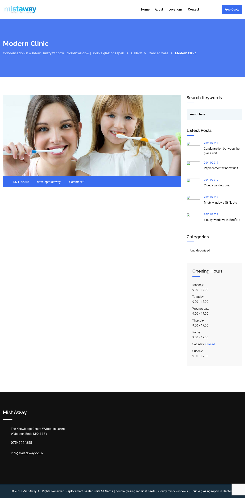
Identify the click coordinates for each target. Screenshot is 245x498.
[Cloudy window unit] (195, 185)
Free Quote (232, 9)
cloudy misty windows (173, 491)
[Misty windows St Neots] (195, 202)
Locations (175, 9)
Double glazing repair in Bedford (212, 491)
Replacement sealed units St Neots (89, 491)
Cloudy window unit (217, 185)
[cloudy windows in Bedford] (195, 219)
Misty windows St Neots (220, 202)
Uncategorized (200, 250)
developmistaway (49, 182)
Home (145, 9)
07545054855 (15, 443)
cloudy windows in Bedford (222, 220)
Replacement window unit (221, 168)
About (159, 9)
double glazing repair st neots (136, 491)
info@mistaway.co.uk (15, 453)
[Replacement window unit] (195, 168)
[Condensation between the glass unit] (195, 148)
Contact (193, 9)
